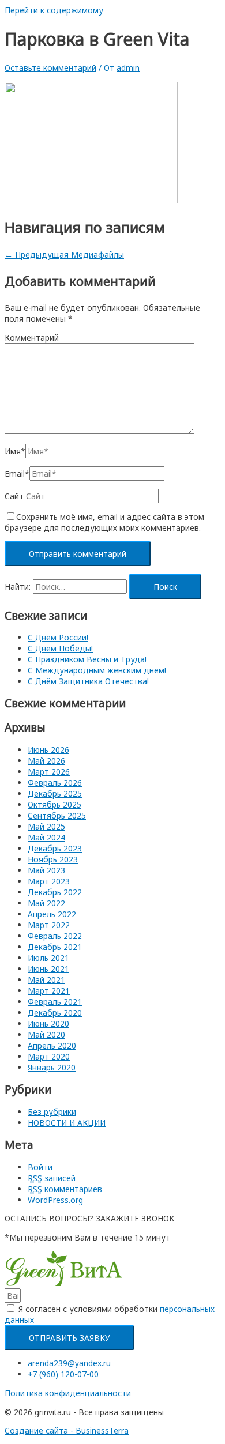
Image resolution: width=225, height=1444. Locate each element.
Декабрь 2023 (55, 848)
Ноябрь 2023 (53, 859)
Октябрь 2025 (54, 804)
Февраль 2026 (55, 782)
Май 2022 (46, 903)
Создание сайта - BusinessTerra (67, 1430)
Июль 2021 (48, 957)
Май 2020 (46, 1034)
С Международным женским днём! (97, 670)
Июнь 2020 (48, 1023)
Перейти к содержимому (54, 10)
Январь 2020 (52, 1067)
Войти (40, 1167)
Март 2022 (49, 924)
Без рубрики (52, 1111)
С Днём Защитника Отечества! (88, 681)
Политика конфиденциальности (68, 1393)
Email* (17, 473)
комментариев (65, 1188)
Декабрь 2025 (55, 793)
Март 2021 (49, 990)
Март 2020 (49, 1056)
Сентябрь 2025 (57, 815)
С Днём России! (58, 637)
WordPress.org (55, 1199)
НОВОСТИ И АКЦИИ (67, 1122)
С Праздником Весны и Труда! (87, 659)
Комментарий (32, 337)
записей (52, 1177)
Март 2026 (49, 771)
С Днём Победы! (60, 648)
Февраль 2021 (55, 1001)
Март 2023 (49, 881)
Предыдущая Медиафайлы (64, 254)
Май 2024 (46, 837)
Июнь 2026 (48, 749)
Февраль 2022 (55, 935)
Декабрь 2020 (55, 1012)
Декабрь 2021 (55, 946)
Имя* (15, 451)
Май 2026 (46, 760)
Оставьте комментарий (50, 67)
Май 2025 (46, 826)
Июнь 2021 (48, 968)
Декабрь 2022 (55, 892)
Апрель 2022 (52, 913)
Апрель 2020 (52, 1045)
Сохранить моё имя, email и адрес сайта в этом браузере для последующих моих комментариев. (104, 522)
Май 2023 (46, 870)
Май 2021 (46, 979)
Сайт (14, 496)
